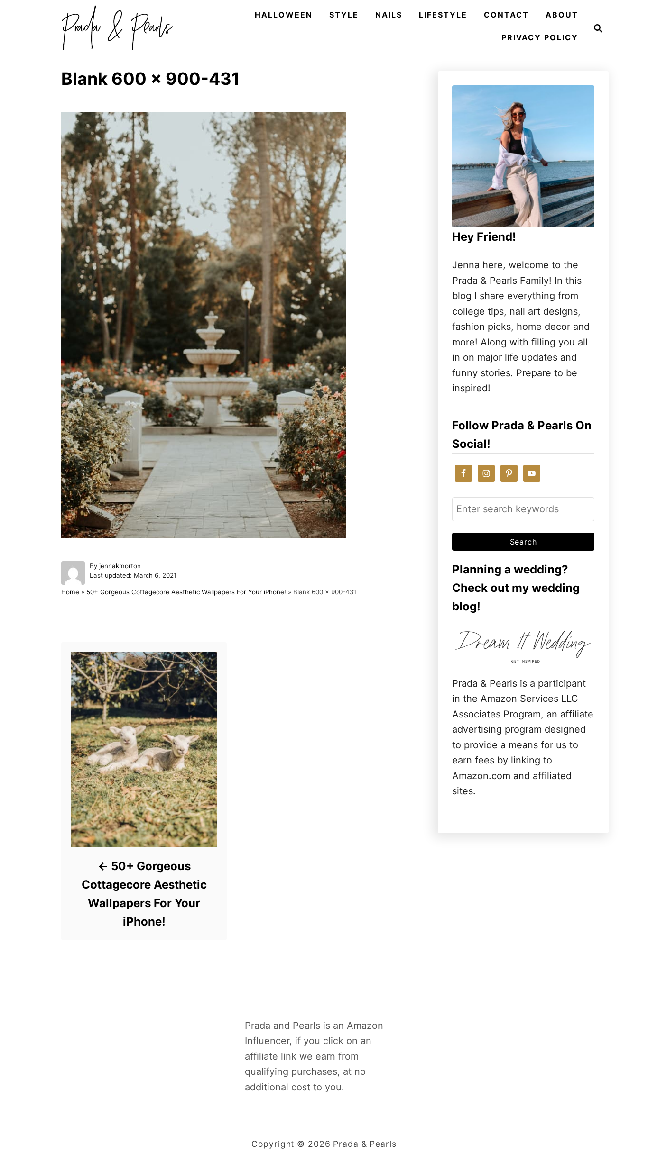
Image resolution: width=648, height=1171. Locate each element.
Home (70, 592)
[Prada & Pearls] (114, 28)
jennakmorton (120, 566)
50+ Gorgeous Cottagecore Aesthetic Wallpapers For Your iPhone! (186, 592)
